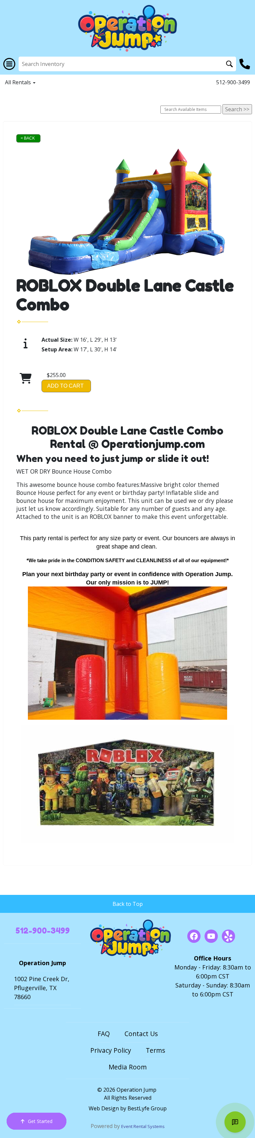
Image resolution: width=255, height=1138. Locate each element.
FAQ (104, 1033)
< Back (28, 138)
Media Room (128, 1066)
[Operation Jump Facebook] (194, 936)
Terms (155, 1050)
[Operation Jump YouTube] (211, 936)
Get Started (40, 1121)
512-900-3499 (233, 82)
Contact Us (141, 1033)
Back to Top (128, 904)
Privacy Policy (110, 1050)
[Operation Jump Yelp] (228, 936)
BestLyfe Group (147, 1108)
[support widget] (235, 1122)
